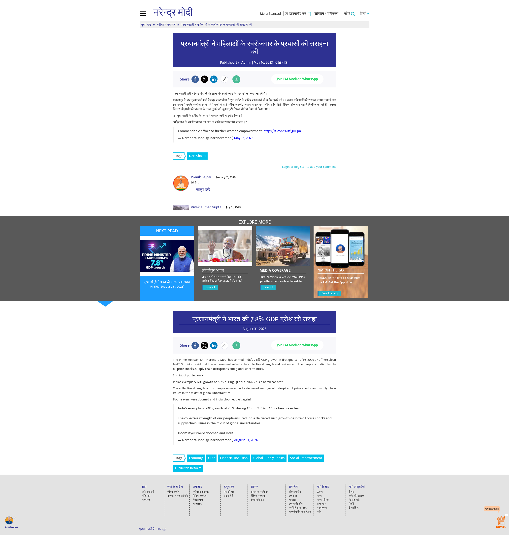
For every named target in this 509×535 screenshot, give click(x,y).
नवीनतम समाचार (166, 24)
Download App (330, 293)
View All (210, 287)
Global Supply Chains (269, 458)
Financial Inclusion (234, 458)
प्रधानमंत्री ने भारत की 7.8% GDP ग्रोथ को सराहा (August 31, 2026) (167, 284)
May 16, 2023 (243, 138)
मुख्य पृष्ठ (146, 24)
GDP (211, 458)
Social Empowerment (306, 458)
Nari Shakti (197, 156)
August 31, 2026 (246, 440)
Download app (11, 527)
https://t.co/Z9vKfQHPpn (282, 131)
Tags (178, 156)
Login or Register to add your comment (309, 166)
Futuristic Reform (188, 468)
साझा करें (202, 190)
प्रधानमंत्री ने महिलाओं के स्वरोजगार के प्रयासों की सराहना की (254, 48)
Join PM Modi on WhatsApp (297, 79)
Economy (196, 458)
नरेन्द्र (172, 13)
